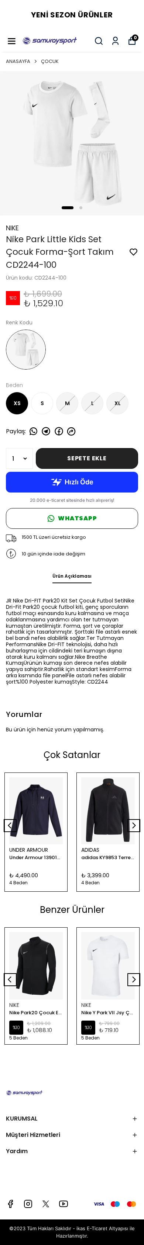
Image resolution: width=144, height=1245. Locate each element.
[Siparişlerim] (115, 41)
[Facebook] (10, 1203)
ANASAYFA (18, 61)
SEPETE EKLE (87, 458)
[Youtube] (63, 1203)
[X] (45, 1203)
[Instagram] (28, 1203)
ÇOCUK (50, 61)
